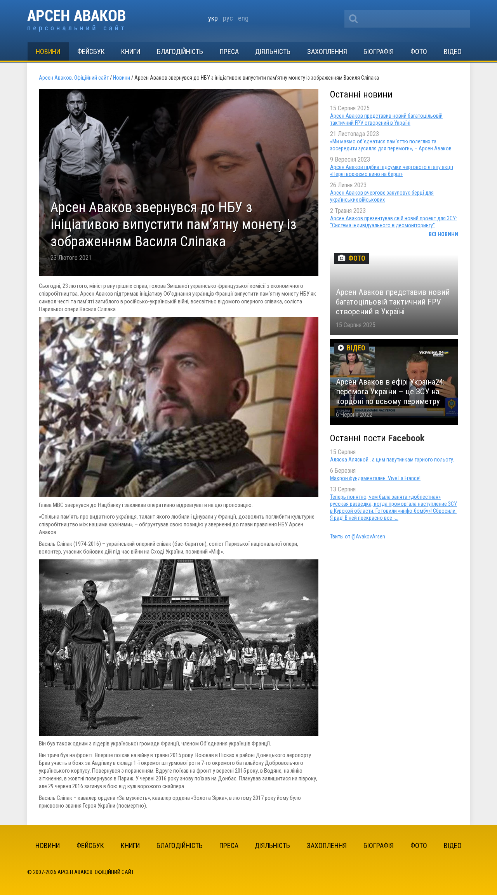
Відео (453, 51)
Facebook (406, 438)
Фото (418, 51)
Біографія (378, 51)
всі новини (443, 234)
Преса (229, 51)
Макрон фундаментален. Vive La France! (375, 478)
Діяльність (272, 51)
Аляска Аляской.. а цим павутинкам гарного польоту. (392, 459)
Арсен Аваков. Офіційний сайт (76, 21)
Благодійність (180, 51)
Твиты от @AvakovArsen (357, 536)
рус (228, 18)
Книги (130, 51)
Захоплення (327, 51)
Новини (48, 51)
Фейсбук (91, 51)
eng (243, 18)
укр (213, 18)
